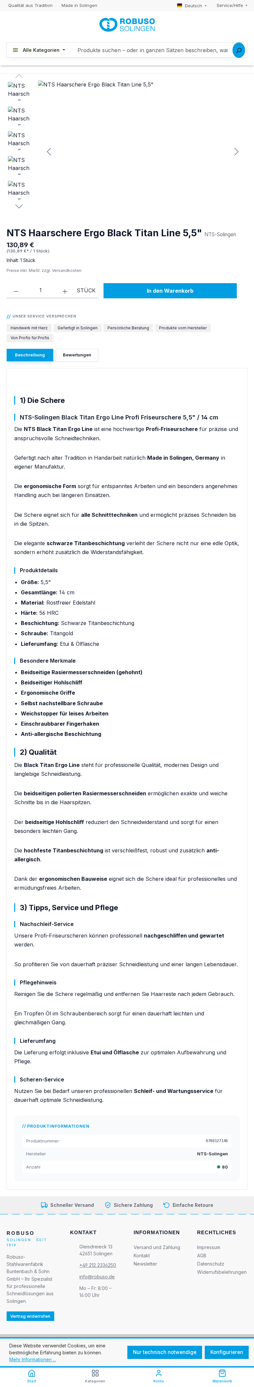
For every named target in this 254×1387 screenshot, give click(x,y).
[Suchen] (239, 50)
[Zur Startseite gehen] (127, 25)
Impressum (208, 1247)
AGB (201, 1255)
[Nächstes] (236, 151)
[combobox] (158, 50)
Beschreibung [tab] (30, 354)
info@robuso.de (97, 1276)
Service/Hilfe (230, 5)
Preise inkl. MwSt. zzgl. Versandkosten (44, 270)
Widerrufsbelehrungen (222, 1272)
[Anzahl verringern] (16, 290)
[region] (127, 151)
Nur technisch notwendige (164, 1352)
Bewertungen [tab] (77, 354)
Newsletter (145, 1264)
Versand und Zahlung (157, 1247)
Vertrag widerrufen (30, 1316)
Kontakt (142, 1255)
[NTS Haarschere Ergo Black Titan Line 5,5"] (142, 151)
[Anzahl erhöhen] (65, 290)
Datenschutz (210, 1264)
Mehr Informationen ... (32, 1359)
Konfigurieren (226, 1352)
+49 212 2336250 (97, 1265)
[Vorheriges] (49, 151)
